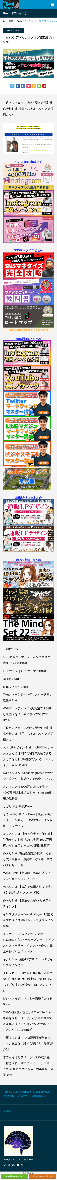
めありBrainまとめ (28, 559)
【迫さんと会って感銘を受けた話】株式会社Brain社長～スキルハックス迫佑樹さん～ (28, 108)
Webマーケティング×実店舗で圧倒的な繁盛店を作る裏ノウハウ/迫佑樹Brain (27, 714)
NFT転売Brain (12, 678)
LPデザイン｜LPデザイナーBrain (24, 670)
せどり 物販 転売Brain (17, 806)
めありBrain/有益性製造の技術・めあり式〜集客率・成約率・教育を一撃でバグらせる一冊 (28, 859)
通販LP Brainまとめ (28, 497)
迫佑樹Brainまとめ (28, 339)
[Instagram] (5, 1165)
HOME (7, 1111)
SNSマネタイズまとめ (28, 250)
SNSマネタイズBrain (16, 686)
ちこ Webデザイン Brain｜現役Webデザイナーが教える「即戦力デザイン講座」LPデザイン (28, 820)
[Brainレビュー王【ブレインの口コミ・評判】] (11, 4)
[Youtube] (18, 1165)
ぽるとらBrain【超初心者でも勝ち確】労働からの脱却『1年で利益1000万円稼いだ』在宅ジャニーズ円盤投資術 (28, 839)
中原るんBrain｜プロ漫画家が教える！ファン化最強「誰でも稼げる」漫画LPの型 (28, 1043)
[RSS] (22, 1165)
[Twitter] (9, 1165)
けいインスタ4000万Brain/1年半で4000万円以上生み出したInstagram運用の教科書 (27, 792)
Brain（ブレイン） (13, 30)
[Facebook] (13, 1165)
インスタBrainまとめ (29, 161)
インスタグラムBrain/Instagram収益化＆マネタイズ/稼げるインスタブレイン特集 (28, 920)
